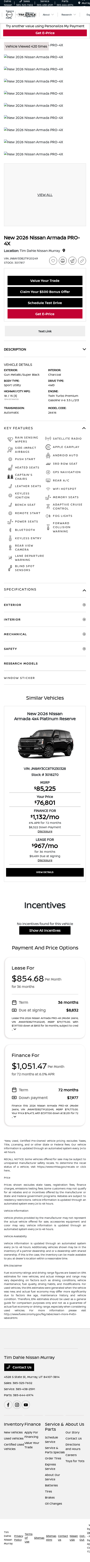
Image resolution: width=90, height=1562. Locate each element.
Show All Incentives (44, 930)
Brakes (50, 1497)
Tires (48, 1491)
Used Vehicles (13, 1438)
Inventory (14, 1424)
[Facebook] (8, 1405)
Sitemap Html (51, 1537)
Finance (32, 1424)
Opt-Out (82, 1537)
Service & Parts (54, 1426)
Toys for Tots (75, 1461)
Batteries (51, 1485)
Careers (71, 1455)
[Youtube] (26, 1405)
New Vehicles (13, 1432)
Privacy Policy (18, 1537)
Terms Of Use (28, 1537)
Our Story (73, 1432)
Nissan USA (74, 1537)
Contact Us (22, 1367)
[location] (79, 3)
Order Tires (53, 1458)
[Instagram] (17, 1405)
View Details (45, 872)
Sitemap (39, 1538)
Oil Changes (53, 1503)
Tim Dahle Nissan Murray (8, 1537)
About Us (75, 1424)
